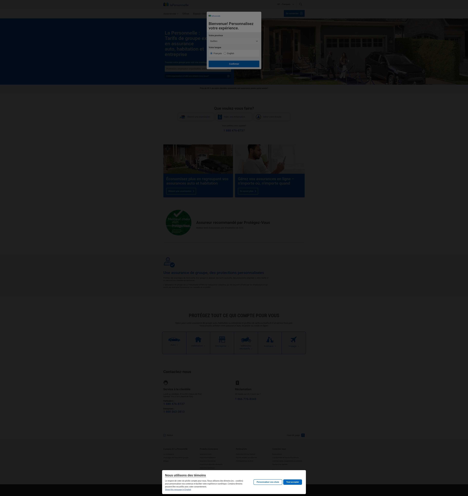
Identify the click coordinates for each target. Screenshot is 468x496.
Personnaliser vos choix (268, 482)
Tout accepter (292, 482)
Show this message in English (178, 490)
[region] (234, 482)
